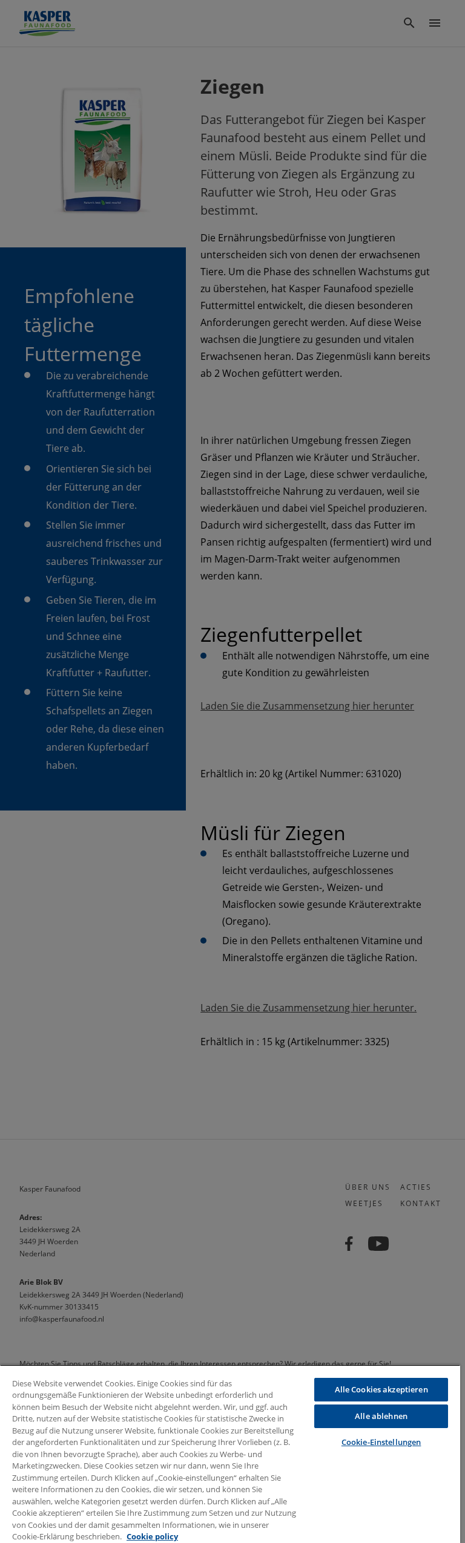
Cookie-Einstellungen (381, 1442)
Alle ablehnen (381, 1416)
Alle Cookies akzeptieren (381, 1389)
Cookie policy (152, 1536)
